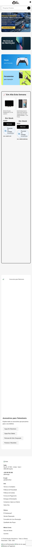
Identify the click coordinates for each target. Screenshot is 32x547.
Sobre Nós (7, 505)
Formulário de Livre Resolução (12, 519)
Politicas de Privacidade (10, 489)
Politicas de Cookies (9, 493)
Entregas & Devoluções (10, 499)
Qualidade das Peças (10, 522)
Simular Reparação (9, 516)
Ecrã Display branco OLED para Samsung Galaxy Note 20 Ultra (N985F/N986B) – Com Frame (22, 113)
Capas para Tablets (9, 433)
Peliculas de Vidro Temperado (12, 438)
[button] (2, 2)
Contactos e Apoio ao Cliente (12, 502)
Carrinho (6, 533)
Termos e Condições (9, 486)
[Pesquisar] (28, 8)
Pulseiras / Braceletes (10, 442)
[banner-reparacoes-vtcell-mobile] (16, 22)
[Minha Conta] (26, 2)
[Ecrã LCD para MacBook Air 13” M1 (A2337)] (9, 104)
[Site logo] (16, 2)
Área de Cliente (8, 530)
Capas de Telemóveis (10, 429)
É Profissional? (8, 513)
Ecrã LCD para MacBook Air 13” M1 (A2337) (8, 112)
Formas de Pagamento (10, 496)
